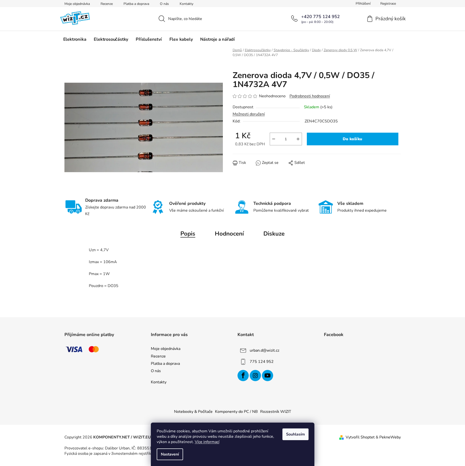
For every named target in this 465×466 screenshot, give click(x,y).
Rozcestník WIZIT (275, 411)
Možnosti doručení (249, 114)
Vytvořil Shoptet (360, 437)
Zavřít (260, 166)
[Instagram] (255, 375)
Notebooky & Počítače (193, 411)
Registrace (388, 3)
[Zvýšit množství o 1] (298, 139)
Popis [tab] (187, 234)
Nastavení (170, 454)
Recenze (107, 3)
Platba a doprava (136, 3)
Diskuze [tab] (274, 234)
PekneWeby (390, 437)
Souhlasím (295, 434)
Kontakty (186, 3)
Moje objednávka (77, 3)
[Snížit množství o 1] (273, 139)
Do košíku (352, 139)
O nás (164, 3)
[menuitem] (75, 39)
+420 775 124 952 (320, 17)
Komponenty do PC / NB (236, 411)
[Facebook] (243, 375)
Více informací (207, 442)
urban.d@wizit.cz (264, 350)
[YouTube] (267, 375)
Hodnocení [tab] (229, 234)
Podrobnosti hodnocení (309, 96)
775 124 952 (262, 361)
